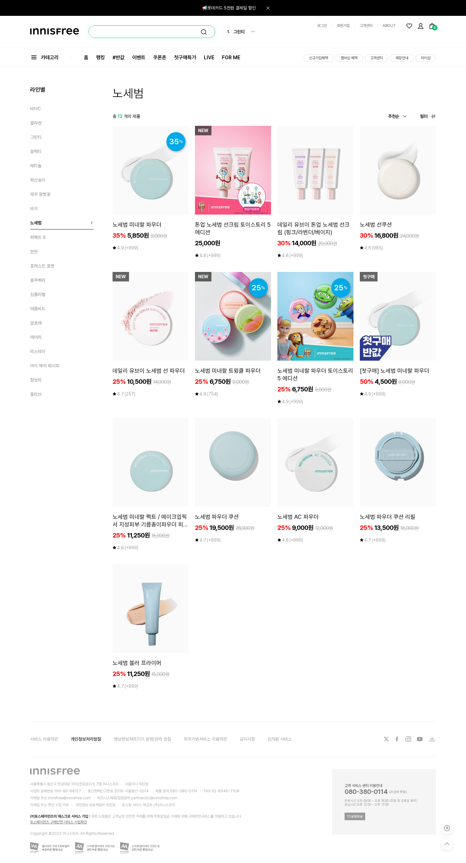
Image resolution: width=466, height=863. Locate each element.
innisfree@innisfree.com (69, 798)
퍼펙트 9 (38, 237)
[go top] (447, 844)
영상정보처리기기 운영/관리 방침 (142, 739)
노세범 (36, 222)
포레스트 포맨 (42, 265)
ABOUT (389, 25)
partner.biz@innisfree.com (154, 798)
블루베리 (37, 280)
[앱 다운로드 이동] (432, 739)
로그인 (322, 25)
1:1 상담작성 (355, 816)
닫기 (267, 7)
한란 (34, 251)
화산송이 (37, 180)
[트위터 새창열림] (386, 739)
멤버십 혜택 (349, 58)
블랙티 (36, 151)
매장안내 (402, 58)
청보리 (36, 380)
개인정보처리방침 (86, 739)
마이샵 (425, 58)
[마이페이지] (420, 26)
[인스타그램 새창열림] (409, 739)
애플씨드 (37, 308)
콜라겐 (36, 123)
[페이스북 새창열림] (397, 739)
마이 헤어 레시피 (44, 365)
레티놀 (36, 165)
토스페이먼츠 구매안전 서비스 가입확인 (58, 822)
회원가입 (343, 25)
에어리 (36, 337)
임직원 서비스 (280, 739)
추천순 (393, 116)
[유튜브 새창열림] (420, 739)
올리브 (36, 394)
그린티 (36, 137)
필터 (424, 116)
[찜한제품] (409, 26)
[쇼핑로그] (447, 828)
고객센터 (366, 25)
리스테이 (37, 351)
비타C (35, 108)
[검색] (204, 32)
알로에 (36, 322)
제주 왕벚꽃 (40, 194)
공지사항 (247, 739)
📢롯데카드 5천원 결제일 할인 (229, 7)
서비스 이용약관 (44, 739)
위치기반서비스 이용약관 (205, 739)
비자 (34, 208)
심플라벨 (37, 294)
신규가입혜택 (318, 58)
